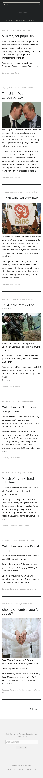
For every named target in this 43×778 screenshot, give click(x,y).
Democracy (29, 690)
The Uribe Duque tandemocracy (14, 95)
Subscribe (21, 747)
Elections (22, 589)
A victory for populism (18, 36)
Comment (14, 525)
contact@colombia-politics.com (21, 769)
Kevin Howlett (27, 30)
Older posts (35, 709)
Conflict (21, 690)
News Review (15, 73)
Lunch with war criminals (20, 198)
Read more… (34, 66)
